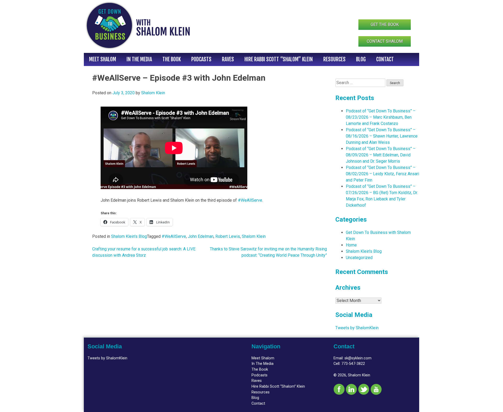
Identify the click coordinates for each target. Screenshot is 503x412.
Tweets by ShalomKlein (357, 327)
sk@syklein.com (358, 358)
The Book (171, 59)
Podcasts (201, 59)
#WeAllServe (250, 200)
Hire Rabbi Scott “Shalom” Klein (278, 59)
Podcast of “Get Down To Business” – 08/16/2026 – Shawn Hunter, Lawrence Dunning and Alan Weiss (382, 136)
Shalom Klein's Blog (129, 236)
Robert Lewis (227, 236)
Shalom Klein (153, 92)
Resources (334, 59)
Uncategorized (359, 257)
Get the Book (385, 24)
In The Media (139, 59)
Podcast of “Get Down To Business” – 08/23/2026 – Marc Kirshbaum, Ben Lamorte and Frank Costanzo (380, 117)
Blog (361, 59)
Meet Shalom (102, 59)
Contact (385, 59)
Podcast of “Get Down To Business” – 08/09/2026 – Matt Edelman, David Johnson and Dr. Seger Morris (380, 155)
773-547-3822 (353, 363)
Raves (228, 59)
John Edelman (201, 236)
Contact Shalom (385, 41)
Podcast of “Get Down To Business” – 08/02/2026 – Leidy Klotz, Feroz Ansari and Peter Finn (382, 174)
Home (351, 245)
